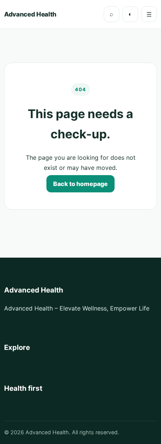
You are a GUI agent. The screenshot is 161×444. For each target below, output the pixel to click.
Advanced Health (30, 14)
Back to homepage (80, 184)
